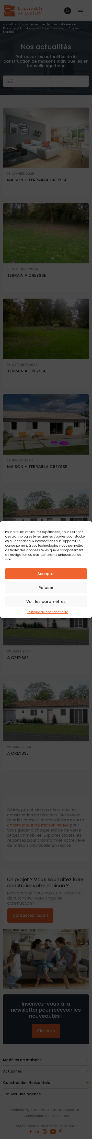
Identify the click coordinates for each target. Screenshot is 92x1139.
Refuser (46, 587)
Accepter (46, 573)
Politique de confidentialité (47, 612)
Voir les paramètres (46, 601)
